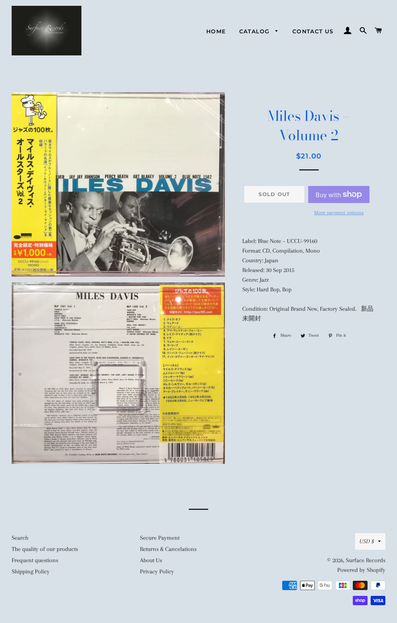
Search (20, 537)
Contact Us (313, 31)
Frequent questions (35, 560)
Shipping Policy (31, 571)
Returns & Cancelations (168, 549)
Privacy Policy (157, 571)
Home (216, 31)
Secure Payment (160, 537)
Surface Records (365, 560)
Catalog (255, 31)
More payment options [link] (339, 212)
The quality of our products (45, 549)
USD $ (366, 541)
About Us (151, 560)
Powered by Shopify (361, 569)
